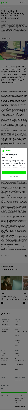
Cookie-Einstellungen (14, 176)
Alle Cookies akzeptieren (14, 172)
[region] (14, 164)
